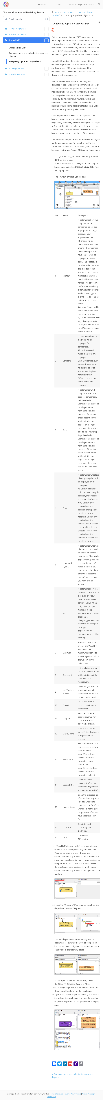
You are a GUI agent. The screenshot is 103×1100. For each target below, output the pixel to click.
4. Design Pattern (16, 68)
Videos (58, 4)
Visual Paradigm (88, 1094)
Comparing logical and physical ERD (25, 61)
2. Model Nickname (17, 34)
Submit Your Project (73, 1094)
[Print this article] (99, 22)
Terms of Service (56, 1094)
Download (51, 1096)
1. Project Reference (18, 28)
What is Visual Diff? (17, 47)
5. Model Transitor (17, 74)
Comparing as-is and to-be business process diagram (28, 54)
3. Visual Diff (14, 40)
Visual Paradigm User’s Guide (81, 4)
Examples (42, 4)
